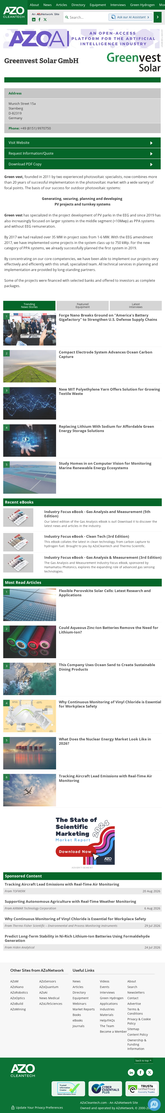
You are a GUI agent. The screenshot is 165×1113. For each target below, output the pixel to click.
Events (104, 987)
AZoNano (16, 987)
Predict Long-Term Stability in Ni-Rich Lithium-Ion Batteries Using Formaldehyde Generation (77, 938)
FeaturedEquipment (83, 305)
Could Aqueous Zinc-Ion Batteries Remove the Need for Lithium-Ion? (108, 629)
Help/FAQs (107, 1020)
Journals (78, 1026)
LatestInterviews (135, 305)
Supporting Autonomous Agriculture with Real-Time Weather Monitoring (70, 901)
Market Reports (84, 1009)
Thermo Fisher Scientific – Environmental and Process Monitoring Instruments (65, 926)
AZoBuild (16, 1004)
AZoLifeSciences (50, 1004)
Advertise (134, 1004)
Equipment (81, 998)
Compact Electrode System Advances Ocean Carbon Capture (105, 354)
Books (77, 1015)
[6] (29, 790)
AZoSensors (47, 981)
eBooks (78, 1020)
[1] (29, 329)
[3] (29, 403)
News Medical (49, 998)
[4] (29, 440)
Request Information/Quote (31, 153)
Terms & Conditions (135, 1011)
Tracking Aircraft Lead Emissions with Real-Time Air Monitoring (105, 778)
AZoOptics (17, 998)
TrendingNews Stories (29, 305)
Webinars (79, 1004)
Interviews (107, 992)
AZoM (14, 981)
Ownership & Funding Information (136, 1044)
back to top (142, 1060)
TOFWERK (19, 891)
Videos (104, 981)
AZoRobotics (19, 992)
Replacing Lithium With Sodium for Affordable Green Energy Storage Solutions (106, 428)
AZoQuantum (48, 987)
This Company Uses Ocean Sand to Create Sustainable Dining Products (107, 666)
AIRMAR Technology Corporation (34, 908)
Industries (107, 1009)
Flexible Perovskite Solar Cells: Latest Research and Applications (105, 592)
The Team (107, 1026)
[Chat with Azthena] (154, 1104)
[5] (29, 477)
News (77, 981)
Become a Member (113, 1031)
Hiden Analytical (24, 947)
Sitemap (133, 1029)
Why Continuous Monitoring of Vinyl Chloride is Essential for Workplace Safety (110, 704)
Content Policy (137, 1034)
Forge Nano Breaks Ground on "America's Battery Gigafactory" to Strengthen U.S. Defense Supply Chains (108, 317)
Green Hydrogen (112, 998)
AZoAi (43, 992)
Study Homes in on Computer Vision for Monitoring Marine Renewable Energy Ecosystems (105, 465)
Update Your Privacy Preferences (39, 1107)
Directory (79, 992)
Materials (106, 1015)
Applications (109, 1004)
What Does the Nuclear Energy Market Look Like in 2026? (105, 741)
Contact (132, 998)
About (131, 981)
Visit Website (19, 142)
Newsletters (136, 992)
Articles (78, 987)
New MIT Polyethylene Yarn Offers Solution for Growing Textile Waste (109, 391)
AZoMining (18, 1009)
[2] (29, 366)
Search (132, 987)
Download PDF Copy (25, 164)
